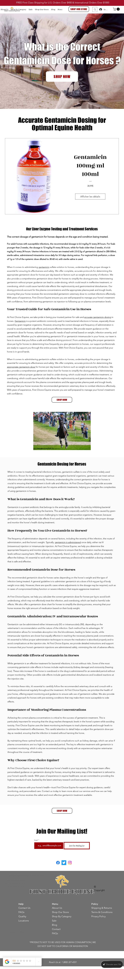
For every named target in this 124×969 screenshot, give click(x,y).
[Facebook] (58, 862)
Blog (54, 924)
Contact (56, 929)
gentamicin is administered (68, 542)
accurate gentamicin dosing (97, 317)
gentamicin (44, 267)
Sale (54, 920)
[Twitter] (64, 862)
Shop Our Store (60, 912)
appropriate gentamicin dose (21, 367)
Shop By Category (61, 916)
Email (36, 840)
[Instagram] (69, 862)
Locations (23, 920)
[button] (116, 9)
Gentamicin (20, 321)
